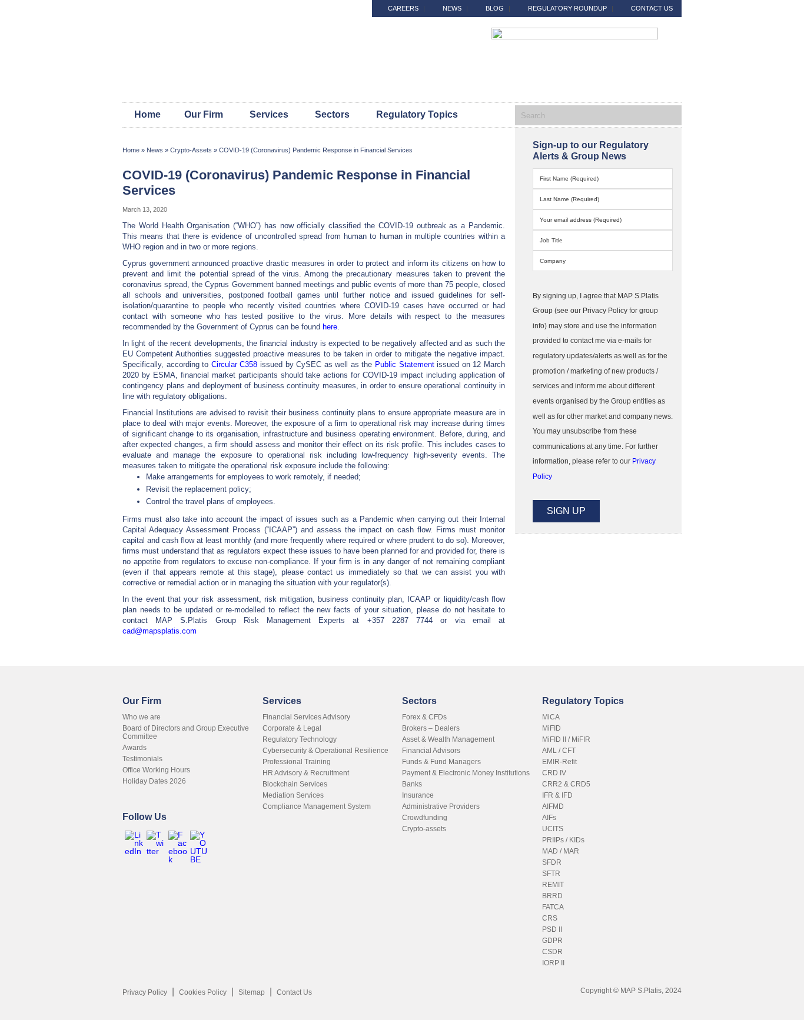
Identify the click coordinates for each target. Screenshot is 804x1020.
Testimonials (142, 759)
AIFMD (553, 806)
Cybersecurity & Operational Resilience (325, 750)
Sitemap (251, 992)
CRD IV (554, 773)
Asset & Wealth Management (448, 739)
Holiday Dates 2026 (154, 781)
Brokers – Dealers (431, 728)
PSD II (552, 929)
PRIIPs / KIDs (563, 840)
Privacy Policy (144, 992)
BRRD (552, 896)
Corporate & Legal (292, 728)
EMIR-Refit (559, 762)
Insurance (418, 795)
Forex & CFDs (424, 717)
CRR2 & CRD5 (566, 784)
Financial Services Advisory (306, 717)
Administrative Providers (441, 806)
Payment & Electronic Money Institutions (466, 773)
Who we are (141, 717)
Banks (412, 784)
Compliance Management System (317, 806)
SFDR (552, 862)
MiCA (551, 717)
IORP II (553, 963)
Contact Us (294, 992)
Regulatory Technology (300, 739)
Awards (134, 748)
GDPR (552, 940)
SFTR (551, 873)
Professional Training (297, 762)
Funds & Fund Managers (441, 762)
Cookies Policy (203, 992)
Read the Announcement (704, 20)
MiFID (551, 728)
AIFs (549, 818)
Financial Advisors (431, 750)
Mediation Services (293, 795)
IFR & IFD (557, 795)
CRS (549, 918)
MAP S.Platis (204, 63)
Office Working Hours (156, 770)
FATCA (553, 907)
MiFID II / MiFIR (566, 739)
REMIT (553, 885)
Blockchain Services (295, 784)
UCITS (552, 829)
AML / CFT (559, 750)
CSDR (552, 952)
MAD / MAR (560, 851)
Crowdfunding (424, 818)
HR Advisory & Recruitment (306, 773)
